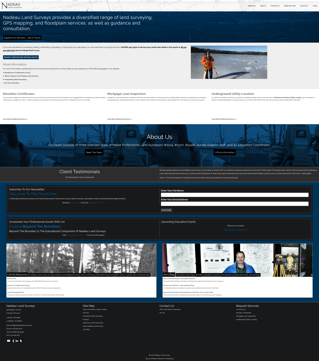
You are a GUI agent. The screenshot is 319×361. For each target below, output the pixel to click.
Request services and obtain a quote (21, 57)
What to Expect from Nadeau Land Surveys (21, 76)
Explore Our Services (14, 37)
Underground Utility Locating (246, 319)
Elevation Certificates (243, 313)
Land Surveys (241, 309)
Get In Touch (34, 37)
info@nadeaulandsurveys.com (21, 325)
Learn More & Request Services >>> (15, 119)
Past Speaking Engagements (235, 230)
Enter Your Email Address (174, 199)
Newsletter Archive (97, 203)
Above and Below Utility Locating (95, 309)
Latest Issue (75, 203)
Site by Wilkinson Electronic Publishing (159, 359)
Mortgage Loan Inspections (246, 316)
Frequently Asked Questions (16, 79)
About (263, 6)
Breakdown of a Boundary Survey (17, 72)
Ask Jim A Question (12, 83)
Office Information (225, 152)
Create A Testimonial (86, 177)
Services (252, 6)
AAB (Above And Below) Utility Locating (287, 97)
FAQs (315, 6)
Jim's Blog (86, 329)
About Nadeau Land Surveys (93, 326)
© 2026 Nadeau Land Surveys (159, 355)
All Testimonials (71, 177)
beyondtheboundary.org (76, 235)
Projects (275, 6)
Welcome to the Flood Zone (93, 323)
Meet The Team (94, 152)
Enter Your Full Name (172, 190)
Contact (304, 6)
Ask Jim (162, 313)
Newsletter (290, 6)
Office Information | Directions (170, 309)
